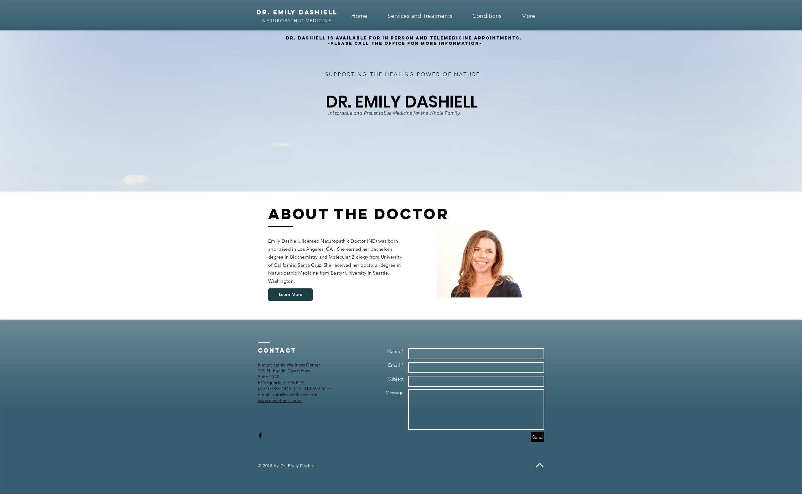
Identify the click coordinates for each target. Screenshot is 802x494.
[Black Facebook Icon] (260, 435)
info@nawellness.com (295, 394)
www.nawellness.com (280, 400)
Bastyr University (348, 273)
